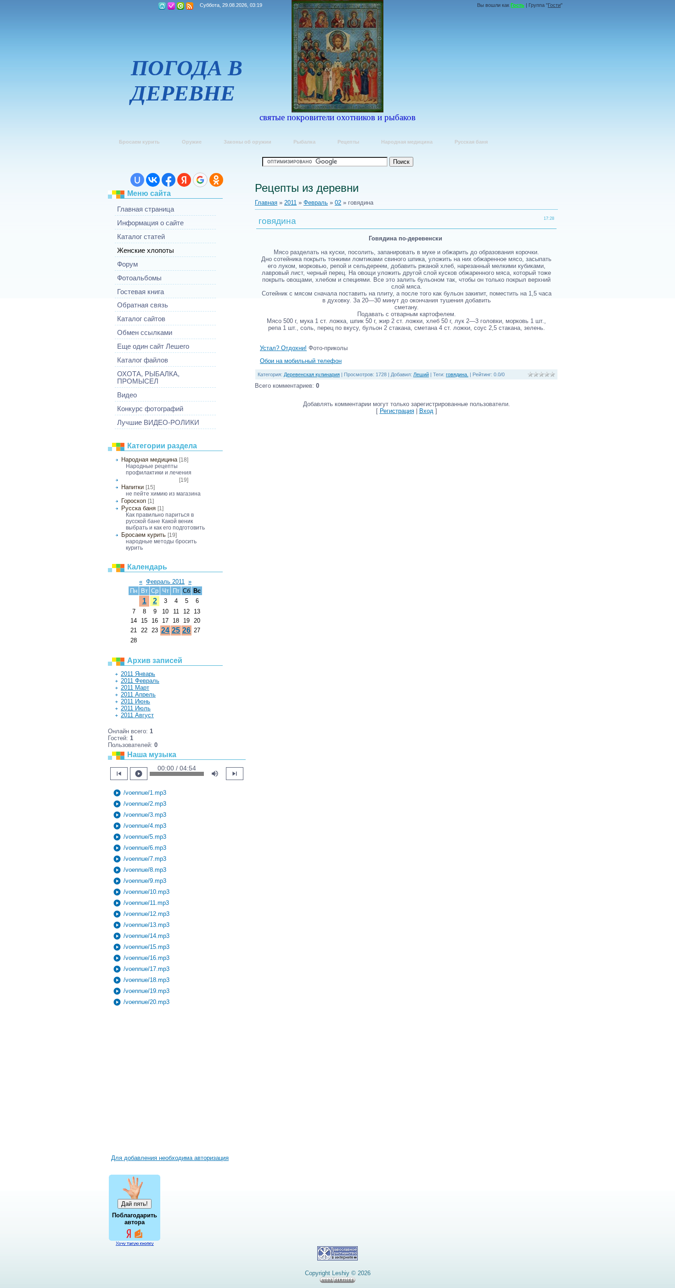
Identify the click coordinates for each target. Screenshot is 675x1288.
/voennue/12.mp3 (141, 914)
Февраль (316, 202)
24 (165, 630)
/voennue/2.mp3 (139, 804)
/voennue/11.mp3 (141, 903)
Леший (421, 374)
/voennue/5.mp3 (139, 837)
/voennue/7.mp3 (139, 859)
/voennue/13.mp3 (141, 925)
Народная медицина (149, 459)
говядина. (457, 374)
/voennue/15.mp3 (141, 947)
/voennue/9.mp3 (139, 881)
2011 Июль (136, 708)
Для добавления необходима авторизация (170, 1157)
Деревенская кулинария (149, 480)
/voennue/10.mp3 (141, 892)
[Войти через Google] (200, 180)
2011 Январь (138, 673)
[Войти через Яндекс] (184, 180)
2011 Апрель (138, 694)
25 (176, 630)
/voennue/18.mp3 (141, 980)
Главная (162, 6)
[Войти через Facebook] (168, 180)
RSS (189, 6)
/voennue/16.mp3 (141, 958)
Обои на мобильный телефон (301, 360)
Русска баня (138, 508)
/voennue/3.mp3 (139, 815)
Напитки (132, 487)
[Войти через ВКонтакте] (153, 180)
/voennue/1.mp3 (139, 793)
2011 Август (137, 715)
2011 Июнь (135, 701)
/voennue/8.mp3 (139, 870)
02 (338, 202)
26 (186, 630)
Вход (180, 6)
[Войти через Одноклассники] (216, 180)
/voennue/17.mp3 (141, 969)
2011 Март (135, 687)
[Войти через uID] (137, 180)
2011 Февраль (140, 680)
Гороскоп (133, 500)
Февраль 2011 (165, 581)
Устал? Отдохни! (283, 348)
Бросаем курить (143, 534)
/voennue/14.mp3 (141, 936)
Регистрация (171, 6)
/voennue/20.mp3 (141, 1002)
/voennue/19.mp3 (141, 991)
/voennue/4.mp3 (139, 826)
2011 (290, 202)
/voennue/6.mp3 (139, 848)
